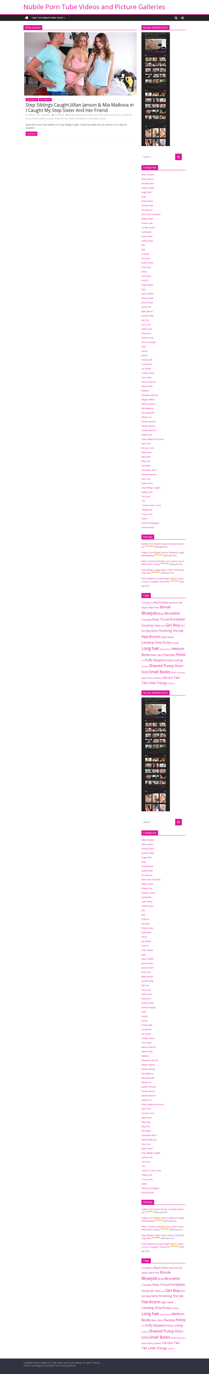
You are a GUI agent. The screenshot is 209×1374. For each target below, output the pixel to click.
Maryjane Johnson (149, 395)
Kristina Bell (146, 359)
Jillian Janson (32, 99)
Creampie (146, 619)
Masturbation (165, 649)
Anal (143, 603)
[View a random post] (182, 18)
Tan (177, 677)
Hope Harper (147, 284)
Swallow (157, 678)
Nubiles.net (146, 434)
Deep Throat (160, 619)
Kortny (144, 351)
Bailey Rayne (147, 218)
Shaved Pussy (161, 665)
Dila (143, 245)
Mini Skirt (157, 655)
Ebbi (143, 249)
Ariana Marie (147, 201)
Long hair (50, 118)
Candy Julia (146, 232)
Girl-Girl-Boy (88, 115)
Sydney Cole (147, 492)
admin (47, 115)
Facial (145, 625)
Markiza (145, 390)
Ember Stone (147, 262)
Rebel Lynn (146, 452)
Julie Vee (145, 320)
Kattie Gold (146, 329)
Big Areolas (161, 602)
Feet (163, 626)
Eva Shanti (146, 276)
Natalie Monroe (148, 430)
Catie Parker (147, 236)
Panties (71, 118)
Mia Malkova (45, 99)
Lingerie (42, 118)
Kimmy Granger (148, 342)
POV (142, 661)
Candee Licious (148, 227)
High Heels (167, 637)
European (177, 619)
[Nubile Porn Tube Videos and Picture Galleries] (26, 18)
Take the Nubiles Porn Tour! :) (48, 17)
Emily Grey (146, 267)
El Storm (145, 254)
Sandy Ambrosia (148, 474)
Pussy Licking (92, 118)
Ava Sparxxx (147, 210)
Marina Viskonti (148, 381)
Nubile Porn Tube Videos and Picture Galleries (94, 6)
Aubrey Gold (147, 205)
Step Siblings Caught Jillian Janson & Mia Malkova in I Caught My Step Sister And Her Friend (80, 107)
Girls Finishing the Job (102, 115)
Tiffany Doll (146, 509)
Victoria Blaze (147, 527)
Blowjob (78, 115)
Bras (161, 613)
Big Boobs (173, 602)
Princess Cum (147, 448)
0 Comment (59, 115)
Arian (143, 196)
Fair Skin (155, 625)
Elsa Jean (145, 258)
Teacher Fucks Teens (151, 505)
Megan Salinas (148, 399)
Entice (144, 271)
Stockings (181, 672)
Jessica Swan (147, 302)
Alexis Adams (147, 179)
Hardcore (116, 115)
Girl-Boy (172, 625)
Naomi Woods (148, 426)
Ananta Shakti (147, 187)
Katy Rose (146, 333)
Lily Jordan (146, 368)
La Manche (146, 364)
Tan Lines (148, 682)
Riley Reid (145, 456)
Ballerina (149, 602)
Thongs (162, 683)
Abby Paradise (148, 174)
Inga (143, 289)
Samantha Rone (148, 470)
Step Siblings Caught (150, 487)
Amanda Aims (147, 183)
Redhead (145, 666)
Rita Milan (146, 465)
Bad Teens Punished (150, 214)
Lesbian (34, 118)
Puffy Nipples (80, 118)
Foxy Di (144, 280)
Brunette (172, 613)
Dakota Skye (147, 240)
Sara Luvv (145, 478)
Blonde (71, 115)
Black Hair (154, 607)
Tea (143, 501)
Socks (174, 672)
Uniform (170, 683)
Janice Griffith (147, 293)
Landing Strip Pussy (156, 642)
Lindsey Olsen (147, 373)
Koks (143, 346)
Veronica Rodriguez (150, 523)
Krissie (144, 355)
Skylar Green (147, 483)
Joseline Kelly (147, 315)
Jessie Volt (146, 307)
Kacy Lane (146, 324)
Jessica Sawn (147, 298)
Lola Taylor (146, 377)
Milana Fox (146, 417)
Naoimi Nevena (148, 421)
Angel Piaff (146, 192)
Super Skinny (147, 678)
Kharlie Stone (147, 337)
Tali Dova (145, 496)
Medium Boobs (61, 118)
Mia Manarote (148, 412)
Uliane (144, 518)
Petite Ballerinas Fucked (152, 439)
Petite (181, 654)
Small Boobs (159, 671)
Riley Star (145, 461)
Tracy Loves (147, 514)
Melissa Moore (148, 404)
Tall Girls (102, 118)
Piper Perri (146, 443)
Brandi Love (147, 223)
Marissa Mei (147, 386)
